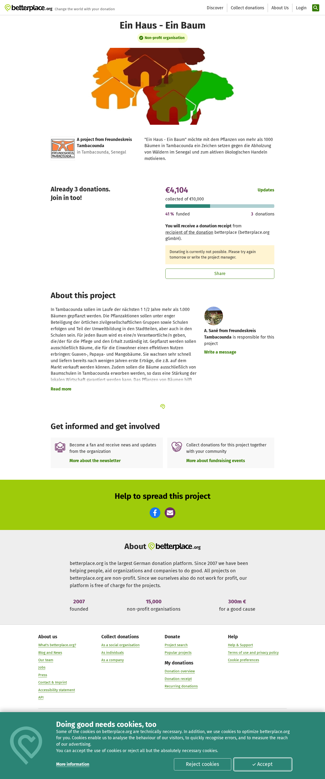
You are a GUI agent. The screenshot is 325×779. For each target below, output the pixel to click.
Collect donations (247, 7)
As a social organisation (120, 645)
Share (220, 273)
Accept (265, 764)
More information (72, 764)
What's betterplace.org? (57, 645)
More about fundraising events (215, 460)
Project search (176, 645)
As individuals (112, 652)
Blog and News (50, 652)
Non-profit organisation (165, 37)
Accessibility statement (56, 690)
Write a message (220, 352)
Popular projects (178, 652)
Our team (45, 660)
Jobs (41, 667)
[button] (155, 512)
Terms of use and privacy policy (253, 652)
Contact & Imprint (52, 682)
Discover (215, 7)
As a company (112, 660)
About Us (280, 7)
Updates (266, 190)
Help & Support (240, 645)
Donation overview (180, 671)
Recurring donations (181, 686)
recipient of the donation (189, 232)
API (41, 697)
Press (42, 675)
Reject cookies (202, 764)
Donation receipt (178, 679)
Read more (61, 389)
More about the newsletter (95, 460)
